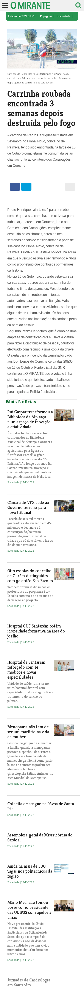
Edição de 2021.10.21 (21, 16)
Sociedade (63, 16)
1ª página (45, 16)
